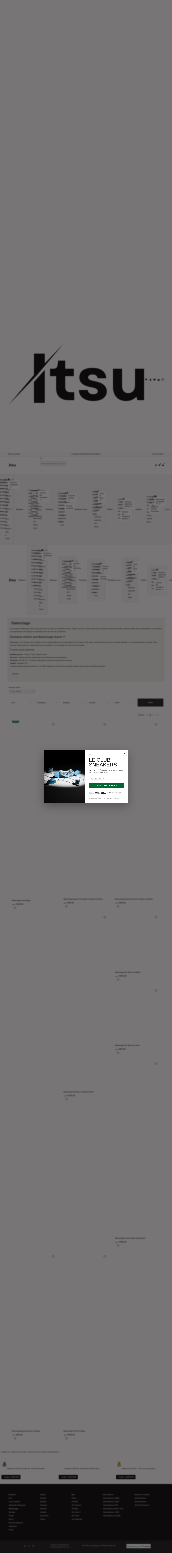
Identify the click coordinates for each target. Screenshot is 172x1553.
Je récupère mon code (106, 786)
